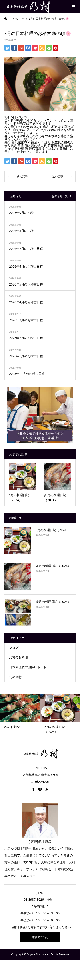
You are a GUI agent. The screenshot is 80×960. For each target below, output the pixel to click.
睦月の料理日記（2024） (53, 602)
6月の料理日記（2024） (52, 530)
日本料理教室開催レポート (27, 667)
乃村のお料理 (18, 657)
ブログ (13, 647)
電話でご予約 (40, 937)
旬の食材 (15, 677)
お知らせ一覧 (60, 196)
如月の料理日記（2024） (53, 566)
